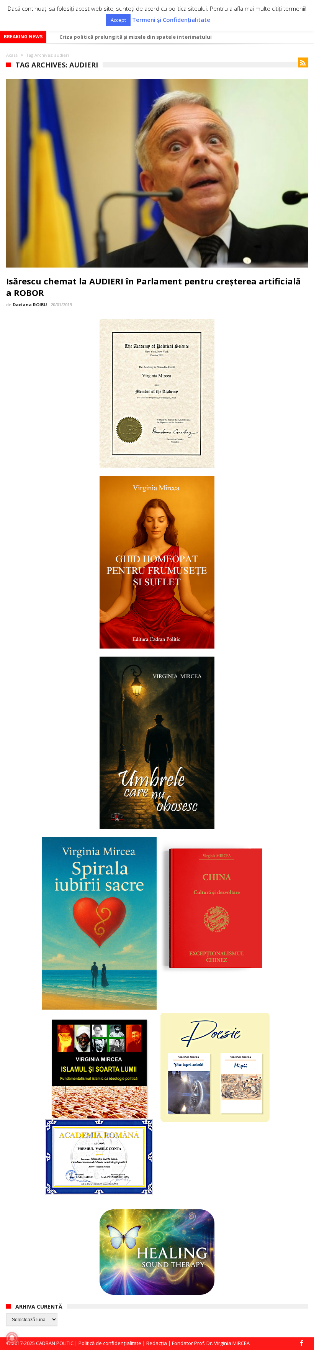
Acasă (12, 55)
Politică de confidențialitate (109, 1343)
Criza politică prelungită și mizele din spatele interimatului (135, 36)
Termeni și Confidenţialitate (171, 19)
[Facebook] (302, 1343)
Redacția (156, 1343)
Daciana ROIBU (30, 304)
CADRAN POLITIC (55, 1343)
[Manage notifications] (12, 1338)
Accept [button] (118, 19)
